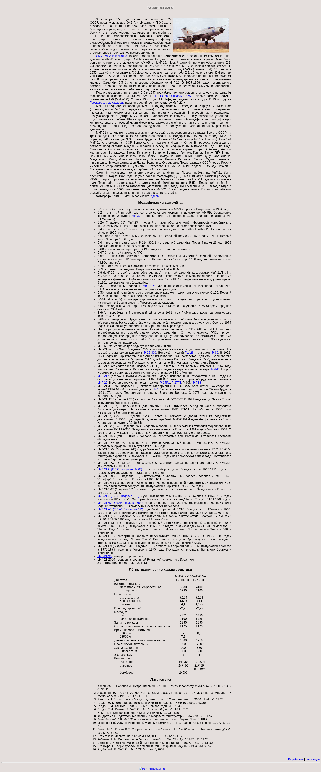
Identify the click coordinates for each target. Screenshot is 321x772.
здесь (155, 196)
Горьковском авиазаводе (107, 102)
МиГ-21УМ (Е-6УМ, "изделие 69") (120, 502)
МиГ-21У (148, 285)
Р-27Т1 (176, 382)
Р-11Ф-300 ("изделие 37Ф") (174, 95)
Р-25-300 (150, 352)
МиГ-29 (102, 382)
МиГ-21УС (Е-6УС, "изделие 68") (120, 509)
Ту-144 (215, 369)
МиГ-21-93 (104, 556)
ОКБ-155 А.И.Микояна (111, 55)
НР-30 (136, 215)
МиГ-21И (103, 376)
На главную (313, 759)
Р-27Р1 (165, 382)
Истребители (296, 759)
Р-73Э (197, 382)
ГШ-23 (189, 352)
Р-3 (155, 389)
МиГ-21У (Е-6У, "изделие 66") (118, 496)
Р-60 (215, 352)
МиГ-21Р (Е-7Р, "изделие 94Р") (119, 469)
